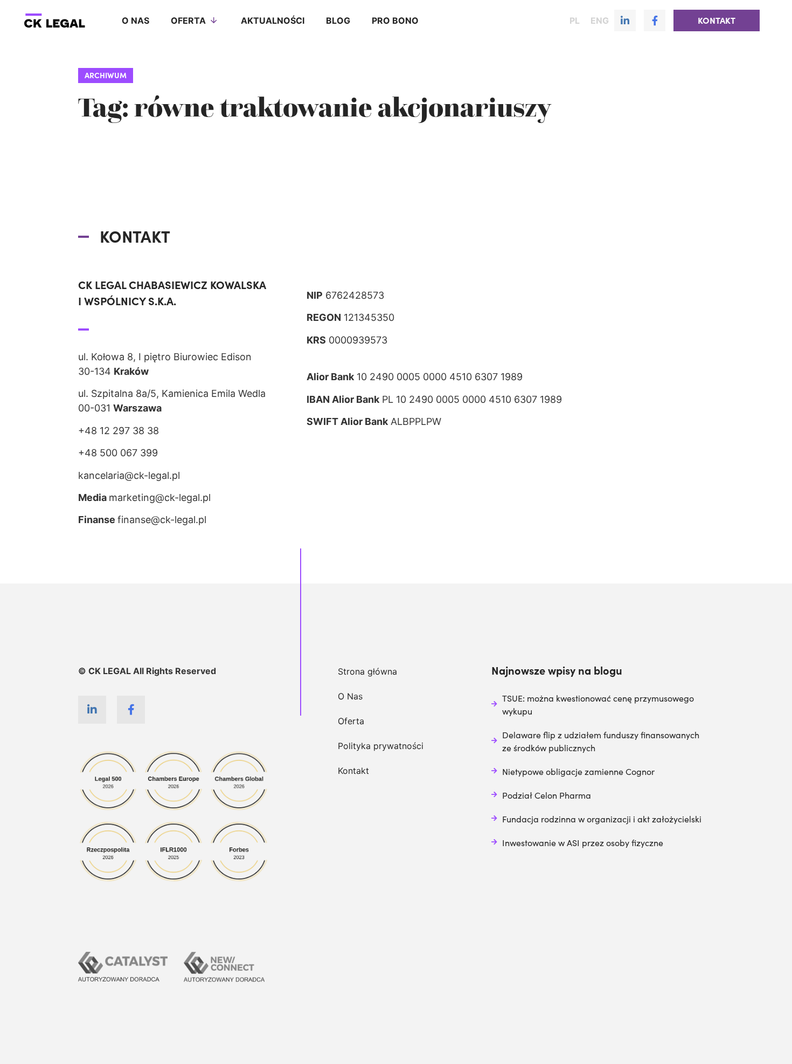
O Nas (350, 696)
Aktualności (272, 20)
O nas (135, 20)
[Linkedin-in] (625, 20)
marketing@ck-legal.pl (160, 497)
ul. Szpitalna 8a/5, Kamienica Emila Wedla (172, 393)
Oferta (188, 20)
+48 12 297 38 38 (118, 430)
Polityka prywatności (380, 745)
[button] (716, 20)
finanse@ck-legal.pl (161, 519)
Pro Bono (395, 20)
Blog (338, 20)
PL (574, 20)
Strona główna (367, 671)
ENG (599, 20)
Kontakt (353, 770)
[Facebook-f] (654, 20)
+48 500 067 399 (118, 452)
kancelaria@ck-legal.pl (129, 475)
